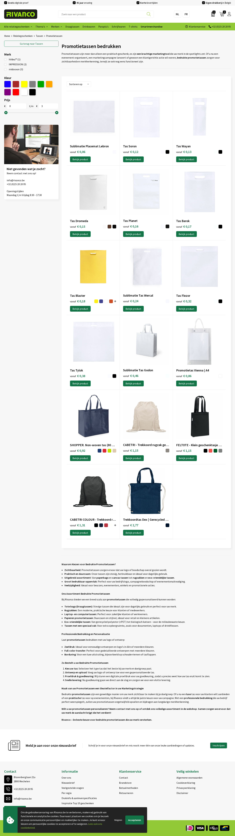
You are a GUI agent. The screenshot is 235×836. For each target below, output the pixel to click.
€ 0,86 (183, 376)
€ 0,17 (183, 226)
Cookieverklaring (185, 782)
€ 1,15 (130, 450)
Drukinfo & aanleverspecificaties (79, 798)
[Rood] (16, 92)
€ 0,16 (130, 226)
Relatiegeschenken (23, 35)
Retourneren (126, 793)
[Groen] (41, 84)
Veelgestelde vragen (73, 787)
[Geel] (24, 84)
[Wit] (24, 92)
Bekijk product (80, 159)
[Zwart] (32, 92)
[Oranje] (49, 84)
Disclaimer (182, 793)
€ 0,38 (77, 376)
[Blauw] (7, 84)
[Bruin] (16, 84)
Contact (123, 777)
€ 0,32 (183, 301)
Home (7, 35)
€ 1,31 (77, 525)
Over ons (66, 777)
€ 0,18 (77, 301)
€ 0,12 (130, 152)
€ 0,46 (130, 376)
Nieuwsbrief (68, 782)
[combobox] (106, 14)
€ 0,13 (183, 152)
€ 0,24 (130, 301)
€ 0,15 (77, 226)
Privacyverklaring (186, 787)
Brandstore (125, 782)
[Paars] (7, 92)
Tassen (39, 35)
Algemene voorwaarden (189, 777)
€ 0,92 (77, 451)
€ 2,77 (130, 525)
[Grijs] (32, 84)
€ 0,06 (77, 152)
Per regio (67, 793)
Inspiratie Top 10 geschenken (78, 803)
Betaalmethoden (128, 787)
